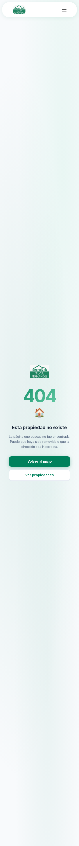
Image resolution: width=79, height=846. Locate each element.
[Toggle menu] (64, 10)
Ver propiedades (39, 475)
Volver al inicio (39, 461)
